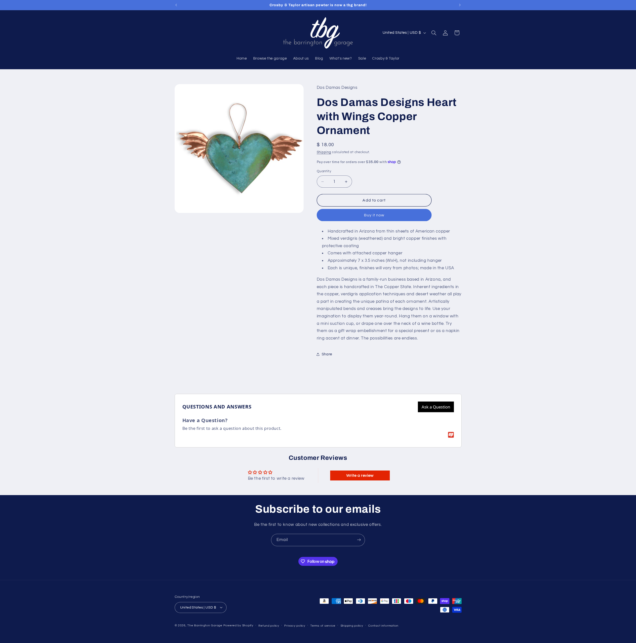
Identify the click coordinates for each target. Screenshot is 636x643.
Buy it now (374, 215)
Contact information (383, 625)
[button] (433, 32)
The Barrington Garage (204, 625)
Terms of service (322, 625)
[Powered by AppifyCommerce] (451, 435)
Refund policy (268, 625)
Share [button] (327, 354)
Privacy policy (294, 625)
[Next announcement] (459, 5)
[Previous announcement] (176, 5)
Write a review (360, 475)
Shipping (324, 152)
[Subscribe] (359, 540)
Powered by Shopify (238, 625)
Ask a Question (436, 407)
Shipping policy (352, 625)
